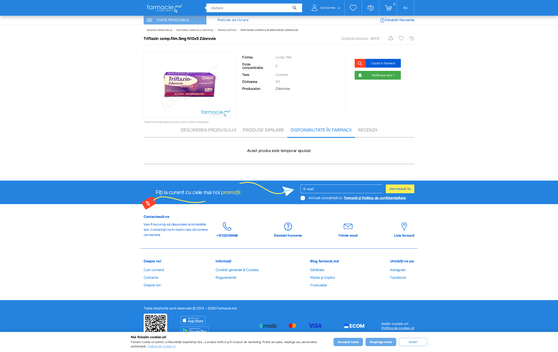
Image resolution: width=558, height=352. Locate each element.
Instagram (398, 270)
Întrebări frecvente (399, 20)
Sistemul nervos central (195, 30)
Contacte (151, 277)
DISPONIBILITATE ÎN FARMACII (321, 130)
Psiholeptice (227, 30)
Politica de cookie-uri (397, 328)
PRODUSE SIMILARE (263, 130)
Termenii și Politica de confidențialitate (375, 198)
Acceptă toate (348, 342)
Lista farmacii (404, 235)
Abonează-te (400, 188)
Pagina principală (159, 30)
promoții (230, 192)
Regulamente (226, 277)
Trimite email (348, 235)
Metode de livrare (233, 20)
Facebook (398, 277)
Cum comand (154, 270)
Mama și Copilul (322, 277)
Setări (413, 342)
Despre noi (152, 285)
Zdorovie (283, 89)
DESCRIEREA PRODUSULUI (208, 130)
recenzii (367, 130)
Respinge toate (381, 342)
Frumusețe (318, 285)
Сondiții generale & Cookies (237, 270)
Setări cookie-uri (394, 324)
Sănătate (317, 270)
